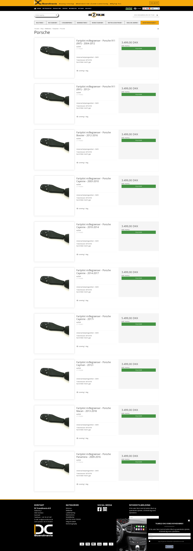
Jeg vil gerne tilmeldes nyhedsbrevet (174, 541)
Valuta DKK (154, 3)
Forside (39, 8)
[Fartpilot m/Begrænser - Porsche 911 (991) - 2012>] (54, 104)
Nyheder (65, 8)
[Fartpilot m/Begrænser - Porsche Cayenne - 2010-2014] (54, 242)
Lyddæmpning (67, 23)
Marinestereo (82, 23)
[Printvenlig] (158, 28)
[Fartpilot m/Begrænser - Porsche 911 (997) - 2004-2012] (54, 58)
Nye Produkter (47, 8)
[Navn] (144, 517)
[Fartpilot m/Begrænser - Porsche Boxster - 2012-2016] (54, 150)
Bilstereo (40, 23)
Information (72, 8)
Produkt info (57, 8)
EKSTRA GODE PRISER (115, 23)
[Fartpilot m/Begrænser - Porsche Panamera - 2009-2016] (54, 471)
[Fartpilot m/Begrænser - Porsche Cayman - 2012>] (54, 379)
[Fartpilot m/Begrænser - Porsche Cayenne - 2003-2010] (54, 196)
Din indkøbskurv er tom (144, 15)
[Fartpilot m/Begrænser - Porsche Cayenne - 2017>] (54, 334)
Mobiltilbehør (97, 23)
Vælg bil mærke (132, 23)
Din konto (88, 8)
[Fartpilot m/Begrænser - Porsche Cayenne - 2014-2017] (54, 288)
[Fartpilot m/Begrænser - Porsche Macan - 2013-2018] (54, 425)
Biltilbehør (52, 23)
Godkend (169, 546)
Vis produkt (138, 48)
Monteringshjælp (149, 23)
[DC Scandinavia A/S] (96, 14)
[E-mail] (169, 538)
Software (81, 8)
